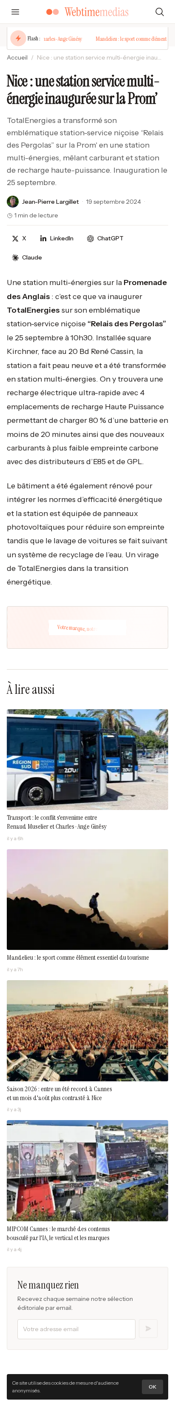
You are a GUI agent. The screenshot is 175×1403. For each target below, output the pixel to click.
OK (152, 1386)
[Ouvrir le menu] (15, 11)
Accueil (17, 57)
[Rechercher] (159, 11)
